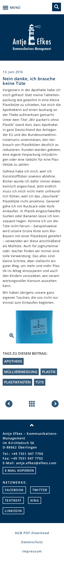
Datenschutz (32, 542)
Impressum (32, 551)
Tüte (39, 382)
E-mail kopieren (19, 470)
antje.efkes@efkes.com (36, 463)
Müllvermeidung (20, 371)
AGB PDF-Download (32, 533)
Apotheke (13, 361)
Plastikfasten (17, 382)
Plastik (49, 371)
